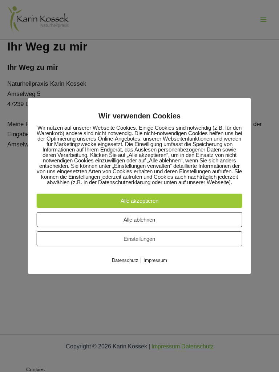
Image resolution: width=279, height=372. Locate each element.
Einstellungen (139, 239)
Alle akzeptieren (139, 201)
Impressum (155, 260)
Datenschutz (125, 260)
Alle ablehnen (139, 220)
